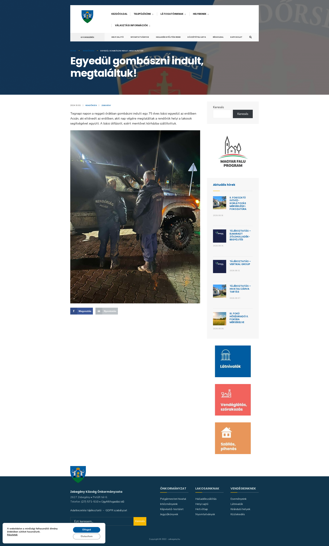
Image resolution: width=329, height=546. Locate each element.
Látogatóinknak (172, 14)
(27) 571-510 (90, 502)
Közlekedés (237, 514)
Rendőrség (88, 50)
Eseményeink (238, 499)
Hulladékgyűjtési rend (168, 37)
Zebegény (106, 105)
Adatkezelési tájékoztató (85, 510)
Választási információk (131, 25)
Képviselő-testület (172, 509)
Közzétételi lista (196, 37)
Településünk (142, 14)
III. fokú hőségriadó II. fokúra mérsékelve (239, 318)
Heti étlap (201, 509)
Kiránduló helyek (240, 509)
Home (73, 50)
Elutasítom (87, 536)
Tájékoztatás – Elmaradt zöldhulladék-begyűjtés (240, 235)
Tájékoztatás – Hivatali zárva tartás (240, 288)
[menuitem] (143, 13)
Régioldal (218, 37)
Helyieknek (199, 14)
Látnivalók (236, 504)
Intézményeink (169, 504)
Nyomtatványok (140, 37)
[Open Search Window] (250, 37)
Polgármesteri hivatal (173, 499)
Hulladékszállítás (206, 499)
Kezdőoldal (119, 14)
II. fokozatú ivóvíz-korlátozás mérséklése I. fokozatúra (238, 203)
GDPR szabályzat (116, 510)
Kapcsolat (236, 37)
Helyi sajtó (117, 37)
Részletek (12, 535)
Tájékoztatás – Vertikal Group (240, 263)
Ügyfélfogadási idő (112, 502)
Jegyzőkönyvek (169, 514)
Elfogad (86, 529)
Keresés (218, 107)
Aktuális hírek (224, 185)
